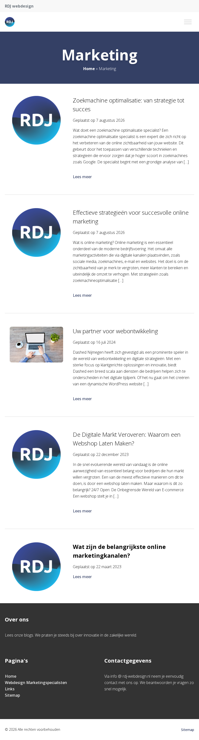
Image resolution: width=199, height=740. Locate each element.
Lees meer (82, 176)
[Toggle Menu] (188, 21)
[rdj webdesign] (10, 22)
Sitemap (12, 695)
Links (10, 689)
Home (89, 68)
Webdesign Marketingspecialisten (36, 682)
